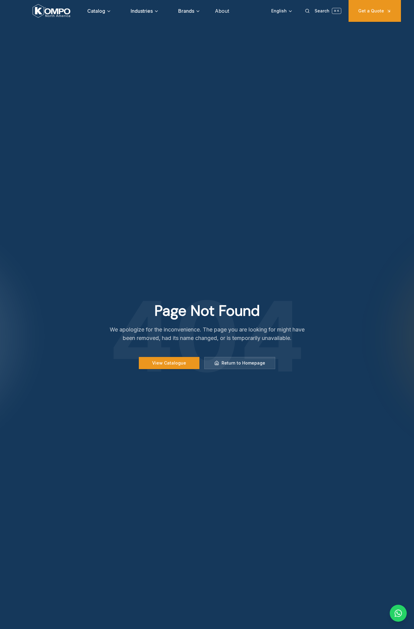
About (222, 11)
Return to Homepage (243, 362)
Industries (142, 11)
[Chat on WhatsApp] (398, 613)
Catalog (96, 11)
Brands (186, 11)
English (279, 10)
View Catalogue (169, 362)
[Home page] (51, 11)
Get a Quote (371, 10)
